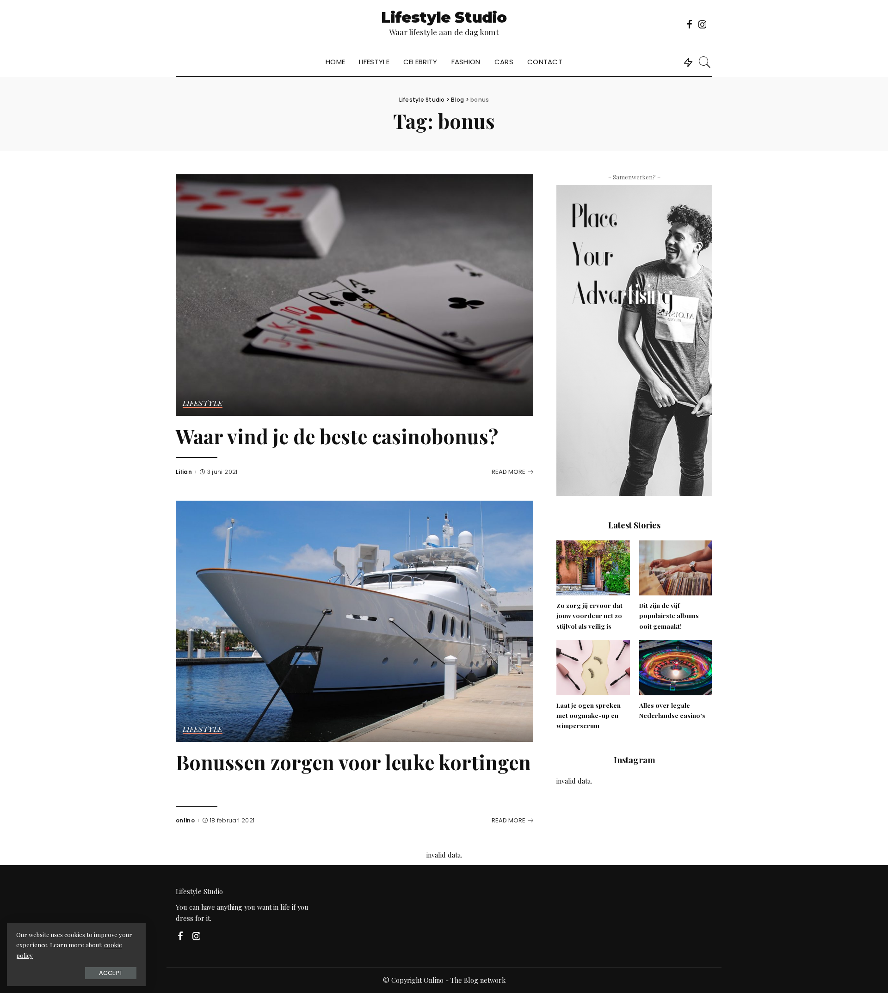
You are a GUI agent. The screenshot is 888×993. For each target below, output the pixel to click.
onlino (185, 820)
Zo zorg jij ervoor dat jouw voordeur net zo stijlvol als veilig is (589, 615)
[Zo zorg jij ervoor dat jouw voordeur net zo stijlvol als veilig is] (592, 567)
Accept (111, 972)
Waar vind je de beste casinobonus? (337, 436)
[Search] (704, 62)
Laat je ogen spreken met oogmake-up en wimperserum (588, 715)
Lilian (184, 472)
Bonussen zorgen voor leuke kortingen (353, 762)
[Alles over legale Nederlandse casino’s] (675, 667)
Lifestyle (202, 403)
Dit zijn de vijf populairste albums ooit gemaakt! (669, 615)
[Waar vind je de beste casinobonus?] (354, 294)
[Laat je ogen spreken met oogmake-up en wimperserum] (592, 667)
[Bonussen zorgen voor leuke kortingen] (354, 620)
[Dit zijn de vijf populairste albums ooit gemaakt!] (675, 567)
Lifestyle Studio (443, 17)
